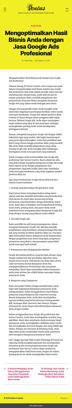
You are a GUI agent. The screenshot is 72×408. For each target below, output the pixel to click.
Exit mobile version (36, 406)
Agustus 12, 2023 (44, 61)
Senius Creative (16, 398)
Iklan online (36, 26)
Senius (30, 61)
